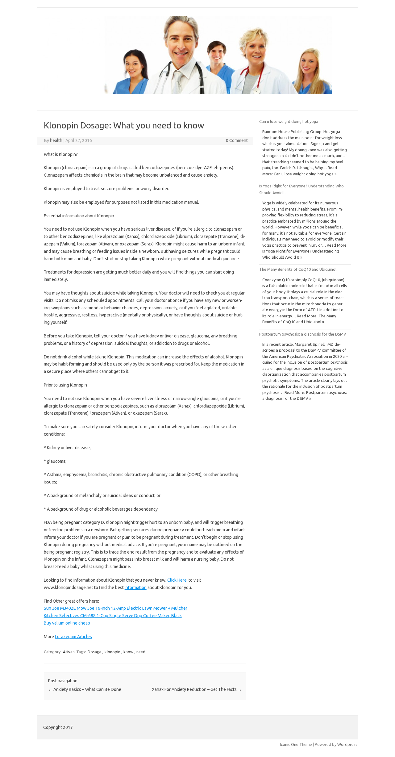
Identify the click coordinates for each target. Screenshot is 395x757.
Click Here (177, 580)
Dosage (95, 652)
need (140, 652)
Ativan (69, 652)
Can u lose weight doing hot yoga (288, 121)
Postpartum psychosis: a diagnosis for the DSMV (302, 334)
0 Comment (237, 140)
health (56, 140)
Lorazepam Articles (73, 636)
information (136, 587)
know (128, 652)
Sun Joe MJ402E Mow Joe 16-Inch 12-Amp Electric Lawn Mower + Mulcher (115, 608)
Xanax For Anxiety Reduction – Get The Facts (197, 689)
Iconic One (289, 744)
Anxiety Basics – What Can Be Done (84, 689)
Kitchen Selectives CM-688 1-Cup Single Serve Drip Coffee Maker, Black (113, 615)
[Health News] (187, 92)
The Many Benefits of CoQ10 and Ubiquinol (297, 269)
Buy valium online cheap (67, 623)
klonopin (112, 652)
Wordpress (347, 744)
